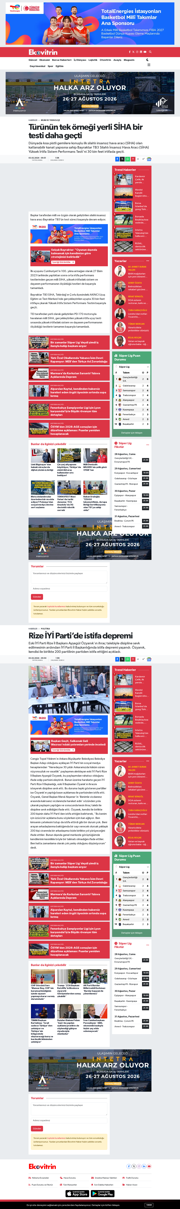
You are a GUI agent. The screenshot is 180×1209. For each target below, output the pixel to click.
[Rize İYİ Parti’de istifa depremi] (69, 689)
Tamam (149, 1205)
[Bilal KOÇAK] (120, 341)
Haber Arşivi (131, 1185)
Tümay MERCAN (136, 324)
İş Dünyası (80, 60)
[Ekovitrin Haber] (43, 52)
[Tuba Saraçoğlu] (120, 313)
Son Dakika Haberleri (103, 1185)
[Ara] (150, 52)
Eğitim (59, 66)
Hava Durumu (70, 1178)
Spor (50, 66)
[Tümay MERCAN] (120, 327)
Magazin (129, 60)
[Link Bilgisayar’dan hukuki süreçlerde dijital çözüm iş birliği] (43, 455)
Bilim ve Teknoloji (50, 120)
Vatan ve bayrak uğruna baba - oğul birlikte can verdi (138, 343)
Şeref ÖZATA (135, 283)
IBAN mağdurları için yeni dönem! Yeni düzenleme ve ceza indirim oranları (138, 275)
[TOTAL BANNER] (90, 23)
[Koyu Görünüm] (147, 60)
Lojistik (93, 60)
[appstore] (77, 1193)
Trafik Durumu (132, 1178)
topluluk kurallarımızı (56, 606)
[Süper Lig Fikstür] (147, 445)
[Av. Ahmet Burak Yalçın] (120, 271)
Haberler (33, 120)
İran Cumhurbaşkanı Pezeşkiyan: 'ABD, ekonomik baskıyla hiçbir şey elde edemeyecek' (93, 1025)
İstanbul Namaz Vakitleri (106, 1178)
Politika (45, 629)
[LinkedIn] (144, 1166)
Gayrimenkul (37, 66)
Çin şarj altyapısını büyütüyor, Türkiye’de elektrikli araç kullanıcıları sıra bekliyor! (69, 470)
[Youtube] (149, 1166)
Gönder (37, 597)
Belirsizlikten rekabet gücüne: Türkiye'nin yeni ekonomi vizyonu (137, 288)
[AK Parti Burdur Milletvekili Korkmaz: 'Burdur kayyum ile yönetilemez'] (95, 976)
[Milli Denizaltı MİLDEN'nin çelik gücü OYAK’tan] (95, 455)
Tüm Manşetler (70, 1185)
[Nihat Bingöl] (120, 300)
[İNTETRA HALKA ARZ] (90, 93)
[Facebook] (129, 1166)
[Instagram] (139, 1166)
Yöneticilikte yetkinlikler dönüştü (138, 329)
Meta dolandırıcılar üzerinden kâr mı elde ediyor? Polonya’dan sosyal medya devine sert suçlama (42, 502)
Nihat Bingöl (135, 297)
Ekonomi (45, 60)
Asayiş (117, 60)
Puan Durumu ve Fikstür (42, 1185)
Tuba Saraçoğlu (137, 310)
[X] (134, 1166)
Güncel (33, 60)
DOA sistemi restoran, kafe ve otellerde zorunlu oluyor (137, 302)
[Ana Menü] (148, 65)
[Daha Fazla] (133, 159)
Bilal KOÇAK (134, 338)
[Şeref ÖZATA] (120, 286)
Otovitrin (105, 60)
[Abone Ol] (149, 159)
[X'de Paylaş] (122, 159)
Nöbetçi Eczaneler (40, 1178)
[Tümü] (147, 261)
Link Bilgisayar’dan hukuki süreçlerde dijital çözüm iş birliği (42, 467)
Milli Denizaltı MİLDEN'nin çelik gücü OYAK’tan (95, 467)
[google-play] (102, 1193)
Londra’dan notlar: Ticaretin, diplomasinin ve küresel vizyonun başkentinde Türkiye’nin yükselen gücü (138, 316)
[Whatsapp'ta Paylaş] (127, 159)
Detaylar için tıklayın (131, 433)
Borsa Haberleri (61, 60)
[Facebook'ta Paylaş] (117, 159)
